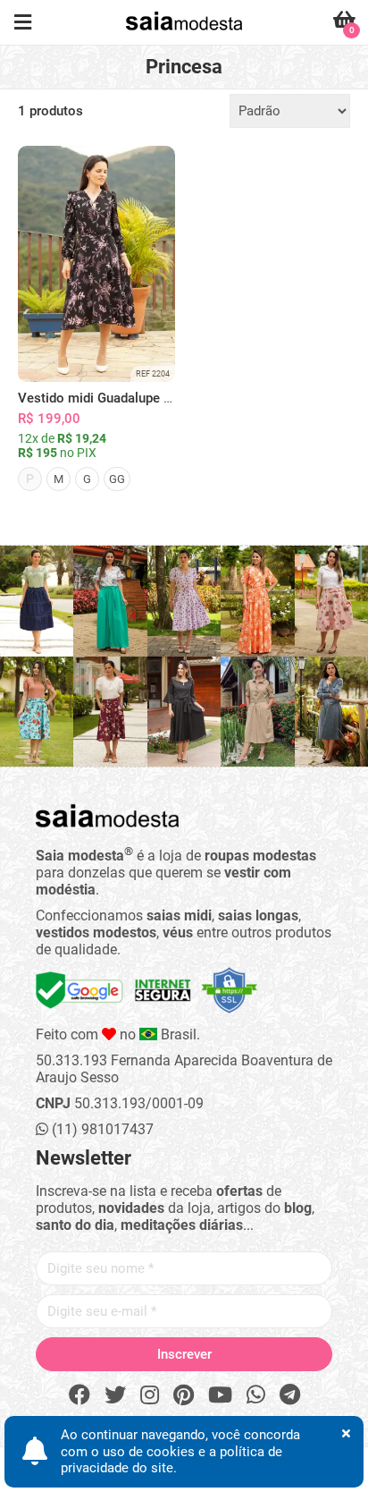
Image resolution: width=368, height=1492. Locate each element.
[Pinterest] (183, 1395)
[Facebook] (79, 1395)
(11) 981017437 (101, 1129)
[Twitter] (115, 1395)
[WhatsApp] (256, 1395)
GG (117, 479)
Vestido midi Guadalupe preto (106, 398)
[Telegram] (289, 1395)
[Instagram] (149, 1395)
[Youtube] (220, 1395)
